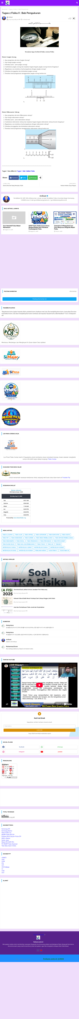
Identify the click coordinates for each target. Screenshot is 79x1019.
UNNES (4, 857)
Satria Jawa (5, 840)
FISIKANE (58, 544)
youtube (60, 751)
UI (2, 869)
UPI (3, 865)
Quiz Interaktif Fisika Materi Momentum (12, 226)
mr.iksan (43, 196)
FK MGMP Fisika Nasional (9, 844)
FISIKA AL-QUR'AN (8, 534)
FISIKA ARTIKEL (29, 534)
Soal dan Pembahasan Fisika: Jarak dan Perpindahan (29, 607)
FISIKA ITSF (6, 538)
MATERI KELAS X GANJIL (9, 547)
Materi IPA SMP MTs (8, 842)
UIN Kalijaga (5, 867)
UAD (3, 871)
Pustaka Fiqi (66, 477)
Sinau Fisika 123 (6, 832)
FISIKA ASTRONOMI (41, 534)
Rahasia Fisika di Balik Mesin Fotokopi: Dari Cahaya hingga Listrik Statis (34, 598)
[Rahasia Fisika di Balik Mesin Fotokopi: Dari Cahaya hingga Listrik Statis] (7, 601)
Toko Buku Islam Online (9, 846)
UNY (3, 859)
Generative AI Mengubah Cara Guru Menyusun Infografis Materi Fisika (64, 227)
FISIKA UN (50, 544)
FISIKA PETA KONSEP (59, 541)
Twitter (24, 177)
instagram (21, 751)
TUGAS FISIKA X (52, 550)
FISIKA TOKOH (41, 544)
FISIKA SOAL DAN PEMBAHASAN (26, 544)
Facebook (15, 177)
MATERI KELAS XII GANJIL (9, 550)
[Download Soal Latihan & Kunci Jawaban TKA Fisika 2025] (7, 592)
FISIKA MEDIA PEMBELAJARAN (44, 538)
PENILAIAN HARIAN (40, 550)
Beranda (4, 9)
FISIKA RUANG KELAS (8, 544)
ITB (3, 863)
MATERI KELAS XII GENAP (26, 550)
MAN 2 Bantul (6, 838)
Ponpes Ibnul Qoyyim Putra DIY (11, 836)
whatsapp (60, 747)
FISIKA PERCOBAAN (45, 541)
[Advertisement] (39, 985)
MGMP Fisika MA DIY (8, 834)
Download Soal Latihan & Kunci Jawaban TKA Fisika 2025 (30, 589)
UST (3, 872)
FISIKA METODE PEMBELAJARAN (64, 538)
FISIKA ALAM (18, 534)
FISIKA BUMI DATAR (54, 534)
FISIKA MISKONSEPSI (8, 541)
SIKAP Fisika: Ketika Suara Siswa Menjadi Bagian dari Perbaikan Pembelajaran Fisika (39, 227)
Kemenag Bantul (7, 831)
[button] (77, 3)
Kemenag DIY (6, 829)
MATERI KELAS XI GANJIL (41, 547)
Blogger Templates (37, 959)
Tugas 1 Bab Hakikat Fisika (26, 171)
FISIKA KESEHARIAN (16, 538)
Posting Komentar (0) (40, 299)
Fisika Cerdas (52, 459)
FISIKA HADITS (66, 534)
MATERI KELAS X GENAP (25, 547)
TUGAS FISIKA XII (64, 550)
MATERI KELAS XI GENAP (57, 547)
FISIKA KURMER (29, 538)
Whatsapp (34, 177)
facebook (21, 747)
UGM (3, 861)
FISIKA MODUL (20, 541)
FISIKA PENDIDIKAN (32, 541)
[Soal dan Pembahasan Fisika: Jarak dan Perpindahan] (7, 609)
